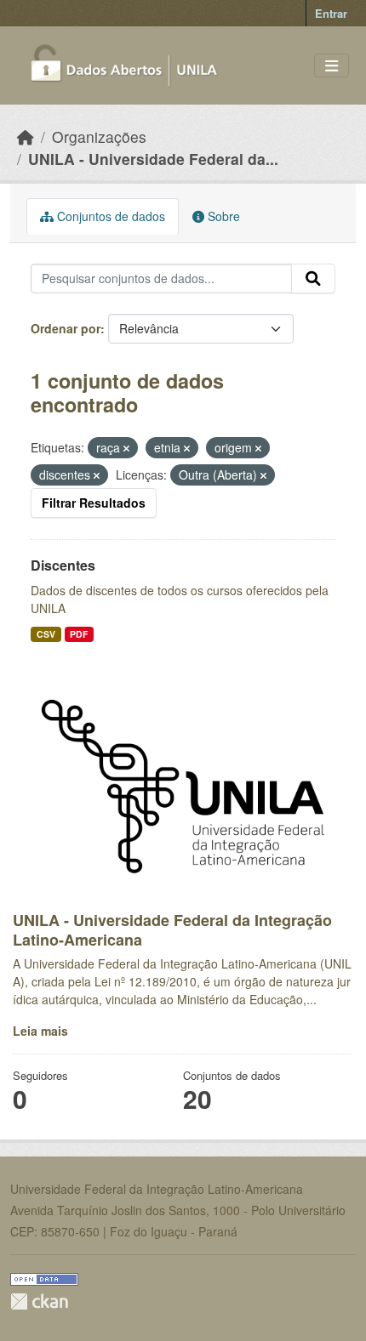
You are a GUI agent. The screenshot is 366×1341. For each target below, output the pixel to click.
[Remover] (126, 448)
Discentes (63, 565)
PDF (79, 634)
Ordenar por (65, 328)
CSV (46, 634)
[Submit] (313, 279)
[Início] (25, 136)
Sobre (222, 215)
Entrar (331, 13)
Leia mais (40, 1030)
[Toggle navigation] (331, 66)
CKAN (39, 1301)
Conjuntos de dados (109, 215)
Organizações (99, 136)
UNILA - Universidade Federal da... (153, 158)
